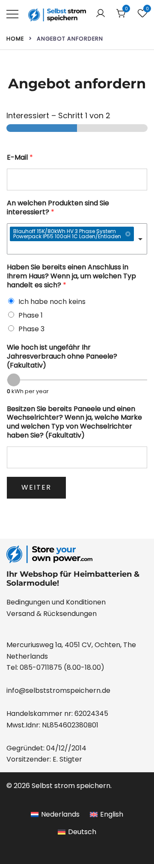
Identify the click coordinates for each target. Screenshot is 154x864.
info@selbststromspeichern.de (58, 690)
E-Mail (20, 157)
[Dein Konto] (100, 14)
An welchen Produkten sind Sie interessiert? (58, 208)
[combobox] (77, 239)
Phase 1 (30, 315)
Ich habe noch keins (52, 301)
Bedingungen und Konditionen (56, 602)
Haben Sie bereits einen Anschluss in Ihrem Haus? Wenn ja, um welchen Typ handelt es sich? (71, 276)
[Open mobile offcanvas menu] (12, 14)
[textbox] (73, 248)
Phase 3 (31, 329)
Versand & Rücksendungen (51, 614)
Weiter (36, 487)
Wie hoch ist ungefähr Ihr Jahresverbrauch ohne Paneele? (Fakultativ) (62, 356)
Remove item (127, 233)
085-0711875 (41, 667)
